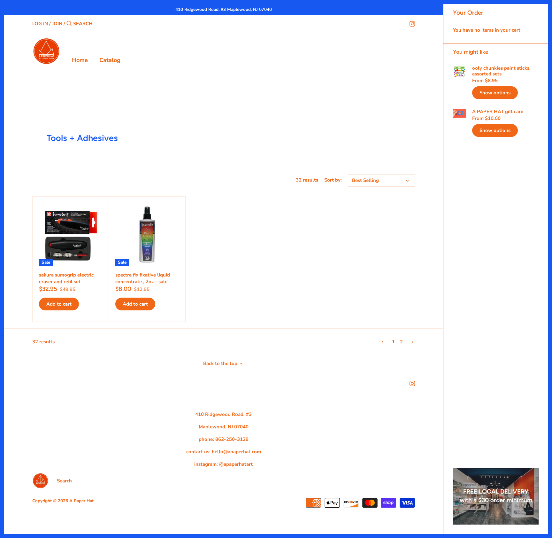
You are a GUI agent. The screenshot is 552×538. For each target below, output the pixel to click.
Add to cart (59, 304)
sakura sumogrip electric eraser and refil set (66, 278)
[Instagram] (412, 23)
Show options (494, 93)
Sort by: (333, 180)
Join (57, 23)
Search (64, 481)
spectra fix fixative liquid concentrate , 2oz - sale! (142, 278)
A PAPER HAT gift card (498, 111)
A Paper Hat (81, 501)
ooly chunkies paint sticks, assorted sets (501, 71)
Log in (40, 23)
